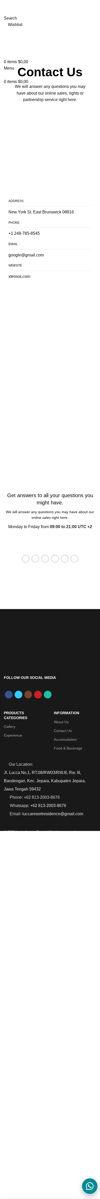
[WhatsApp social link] (64, 559)
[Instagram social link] (28, 694)
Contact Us (63, 731)
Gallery (9, 727)
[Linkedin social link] (55, 559)
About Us (61, 722)
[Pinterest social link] (45, 559)
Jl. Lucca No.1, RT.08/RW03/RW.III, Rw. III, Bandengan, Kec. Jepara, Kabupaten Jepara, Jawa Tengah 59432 (45, 780)
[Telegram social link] (74, 559)
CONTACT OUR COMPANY (50, 542)
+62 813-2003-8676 (48, 805)
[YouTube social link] (38, 694)
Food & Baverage (68, 748)
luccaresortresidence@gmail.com (52, 814)
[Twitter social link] (35, 559)
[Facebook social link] (25, 559)
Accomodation (65, 739)
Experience (13, 735)
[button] (87, 1186)
